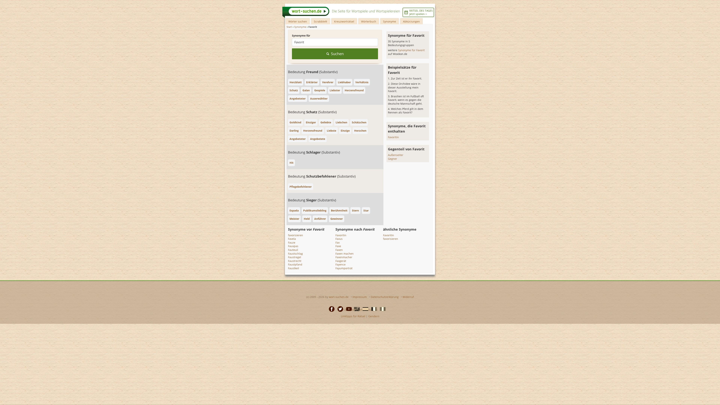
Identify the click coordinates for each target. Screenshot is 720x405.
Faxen (339, 250)
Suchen (337, 53)
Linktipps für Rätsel (353, 316)
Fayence (340, 264)
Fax (337, 242)
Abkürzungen (411, 21)
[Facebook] (330, 309)
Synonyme (389, 21)
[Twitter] (339, 309)
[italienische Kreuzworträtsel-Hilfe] (382, 309)
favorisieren (295, 235)
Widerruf (408, 297)
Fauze (291, 242)
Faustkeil (293, 268)
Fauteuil (293, 250)
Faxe (338, 246)
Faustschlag (295, 253)
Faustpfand (295, 264)
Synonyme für (301, 35)
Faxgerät (340, 261)
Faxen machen (344, 253)
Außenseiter (395, 155)
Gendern (373, 316)
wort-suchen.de (339, 297)
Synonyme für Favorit (411, 50)
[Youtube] (348, 309)
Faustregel (294, 257)
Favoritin (393, 137)
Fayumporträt (343, 268)
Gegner (392, 158)
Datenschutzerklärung (385, 297)
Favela (292, 239)
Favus (339, 239)
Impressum (359, 297)
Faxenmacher (343, 257)
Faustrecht (294, 261)
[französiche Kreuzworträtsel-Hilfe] (373, 309)
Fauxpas (293, 246)
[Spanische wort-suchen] (364, 309)
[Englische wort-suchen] (356, 309)
